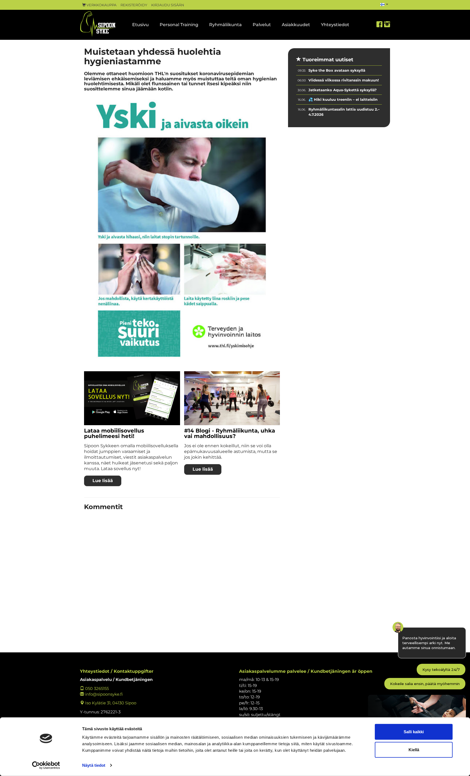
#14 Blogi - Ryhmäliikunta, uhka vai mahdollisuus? (229, 433)
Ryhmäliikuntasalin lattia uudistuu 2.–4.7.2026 (344, 112)
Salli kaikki (414, 731)
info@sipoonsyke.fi (103, 694)
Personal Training (179, 24)
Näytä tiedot (93, 765)
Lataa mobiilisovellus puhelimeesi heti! (114, 433)
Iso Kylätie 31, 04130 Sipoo (110, 702)
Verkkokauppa (101, 5)
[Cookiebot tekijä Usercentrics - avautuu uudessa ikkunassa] (46, 765)
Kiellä (414, 749)
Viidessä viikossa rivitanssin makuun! (343, 80)
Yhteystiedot (335, 24)
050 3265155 (96, 688)
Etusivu (140, 24)
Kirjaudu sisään (167, 5)
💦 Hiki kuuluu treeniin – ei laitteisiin (343, 99)
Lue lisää (102, 480)
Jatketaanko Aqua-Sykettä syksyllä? (342, 90)
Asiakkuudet (296, 24)
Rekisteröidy (133, 5)
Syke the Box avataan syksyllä (336, 70)
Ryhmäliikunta (225, 24)
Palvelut (262, 24)
